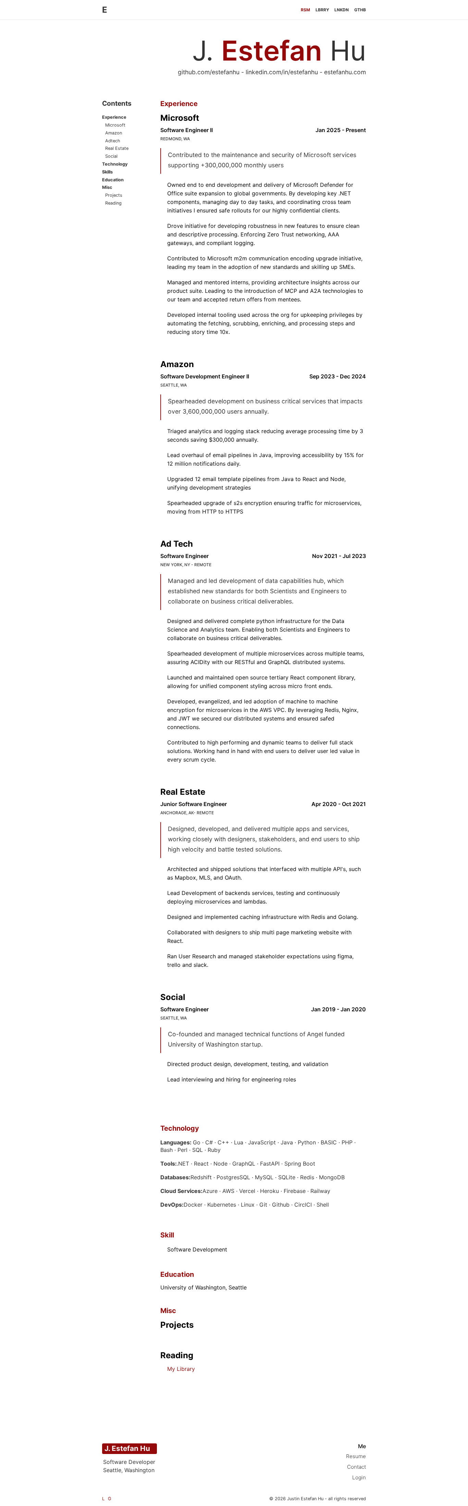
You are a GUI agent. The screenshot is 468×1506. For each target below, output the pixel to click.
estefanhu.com (345, 72)
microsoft (115, 125)
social (111, 156)
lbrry (322, 10)
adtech (112, 141)
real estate (116, 148)
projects (113, 195)
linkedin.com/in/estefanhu (282, 72)
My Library (181, 1368)
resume (356, 1456)
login (359, 1477)
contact (356, 1467)
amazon (113, 133)
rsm (305, 10)
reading (113, 203)
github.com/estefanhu (208, 72)
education (113, 180)
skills (107, 172)
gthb (360, 10)
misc (107, 187)
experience (114, 117)
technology (115, 164)
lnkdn (341, 10)
